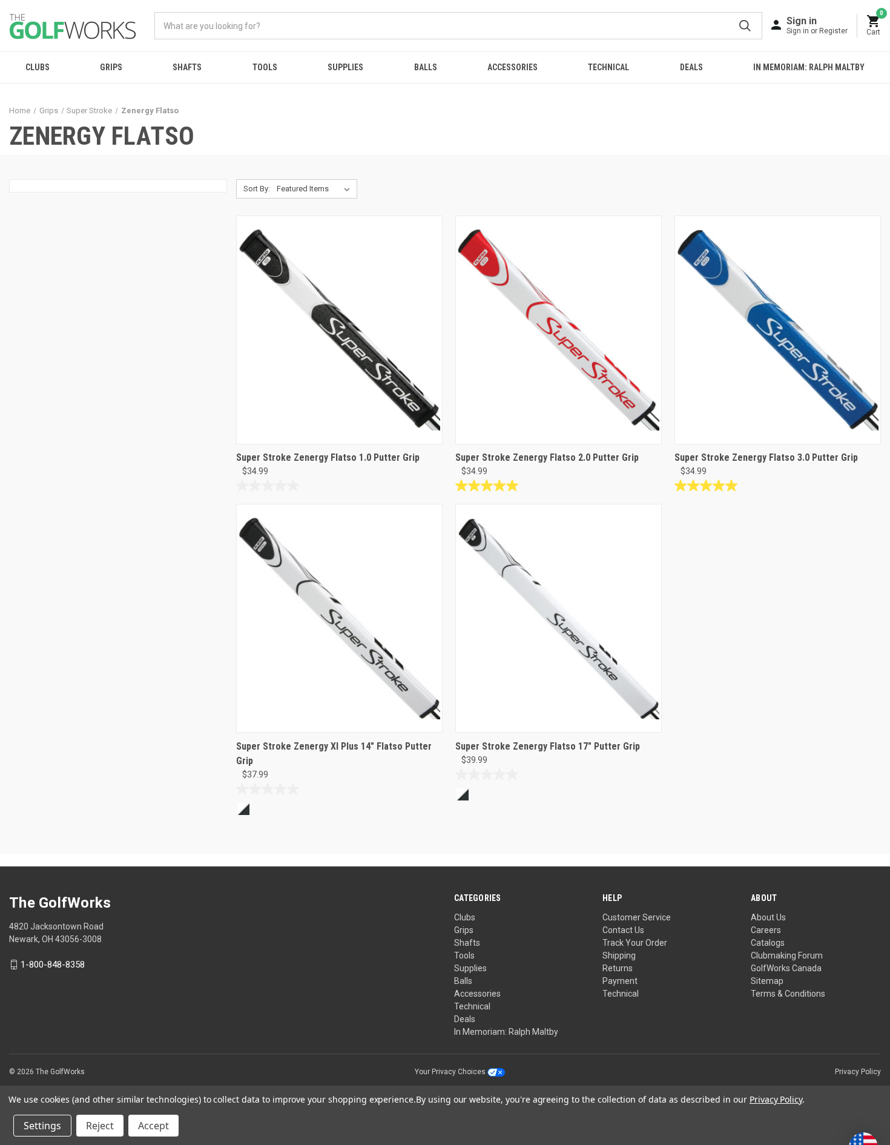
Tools (264, 67)
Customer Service (636, 917)
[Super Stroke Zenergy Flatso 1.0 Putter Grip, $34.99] (339, 330)
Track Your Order (634, 943)
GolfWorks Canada (786, 968)
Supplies (345, 67)
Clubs (37, 67)
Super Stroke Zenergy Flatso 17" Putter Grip (547, 746)
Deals (691, 67)
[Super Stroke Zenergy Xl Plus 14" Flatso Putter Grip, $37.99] (339, 618)
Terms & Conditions (788, 993)
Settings (42, 1125)
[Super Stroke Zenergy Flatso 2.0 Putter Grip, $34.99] (558, 330)
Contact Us (623, 930)
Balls (425, 67)
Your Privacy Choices (451, 1071)
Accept (153, 1125)
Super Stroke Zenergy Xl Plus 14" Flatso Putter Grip (334, 754)
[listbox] (316, 189)
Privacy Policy (858, 1071)
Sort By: (256, 188)
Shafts (187, 67)
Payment (620, 981)
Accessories (512, 67)
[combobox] (458, 25)
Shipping (619, 955)
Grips (111, 67)
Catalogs (768, 943)
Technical (608, 67)
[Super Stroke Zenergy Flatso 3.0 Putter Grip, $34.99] (777, 330)
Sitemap (767, 981)
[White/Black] (243, 809)
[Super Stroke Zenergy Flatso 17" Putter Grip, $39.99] (558, 618)
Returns (617, 968)
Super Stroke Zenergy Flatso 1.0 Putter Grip (328, 457)
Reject (100, 1125)
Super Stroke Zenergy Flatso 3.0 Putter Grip (766, 457)
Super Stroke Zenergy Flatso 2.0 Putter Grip (547, 457)
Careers (766, 930)
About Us (768, 917)
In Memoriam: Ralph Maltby (809, 67)
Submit (745, 25)
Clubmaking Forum (787, 955)
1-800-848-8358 (53, 964)
